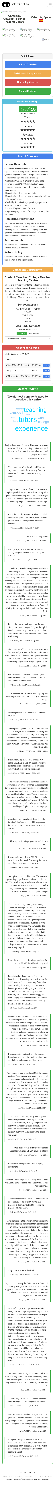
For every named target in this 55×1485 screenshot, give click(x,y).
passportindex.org (29, 329)
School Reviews (27, 91)
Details (46, 365)
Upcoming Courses (27, 82)
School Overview (28, 64)
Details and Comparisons (28, 73)
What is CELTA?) (21, 354)
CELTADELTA (20, 4)
